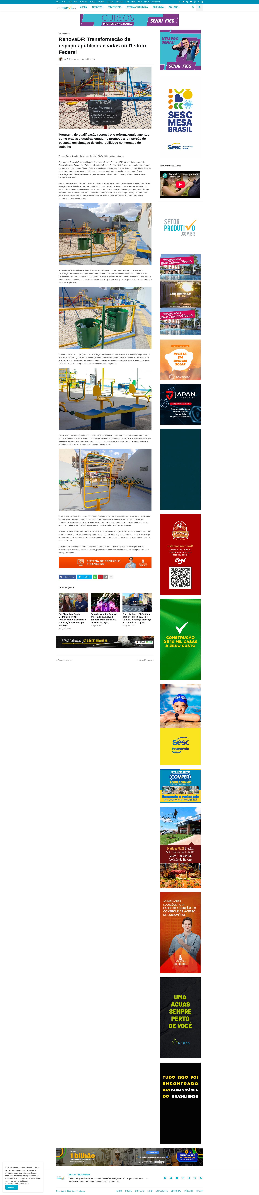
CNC (64, 2)
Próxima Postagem (145, 660)
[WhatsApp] (95, 577)
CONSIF (101, 2)
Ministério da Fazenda (152, 2)
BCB (140, 2)
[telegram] (198, 2)
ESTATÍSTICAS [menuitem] (114, 7)
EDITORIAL (176, 1191)
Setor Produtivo (78, 1191)
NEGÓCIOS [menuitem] (97, 7)
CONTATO (139, 1191)
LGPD (150, 1191)
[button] (193, 7)
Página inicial (64, 33)
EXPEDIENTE (162, 1191)
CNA (58, 2)
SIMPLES (119, 2)
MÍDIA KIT (188, 1191)
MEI (127, 2)
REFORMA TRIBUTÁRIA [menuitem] (137, 7)
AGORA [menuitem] (83, 7)
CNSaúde (84, 2)
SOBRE (128, 1191)
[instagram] (187, 2)
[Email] (105, 577)
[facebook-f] (179, 2)
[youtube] (191, 2)
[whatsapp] (195, 2)
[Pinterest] (100, 577)
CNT (76, 2)
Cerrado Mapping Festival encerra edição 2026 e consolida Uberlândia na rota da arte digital (104, 618)
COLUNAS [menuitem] (173, 7)
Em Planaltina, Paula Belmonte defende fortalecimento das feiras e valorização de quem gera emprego (72, 620)
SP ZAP (199, 1191)
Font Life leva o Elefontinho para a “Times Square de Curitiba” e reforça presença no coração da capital (136, 618)
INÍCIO (119, 1191)
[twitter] (183, 2)
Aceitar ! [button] (11, 1187)
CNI (70, 2)
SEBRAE (110, 2)
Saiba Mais (24, 1183)
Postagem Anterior (65, 660)
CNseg (92, 2)
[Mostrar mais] (111, 577)
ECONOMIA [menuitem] (158, 7)
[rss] (202, 2)
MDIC (133, 2)
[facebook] (165, 1178)
